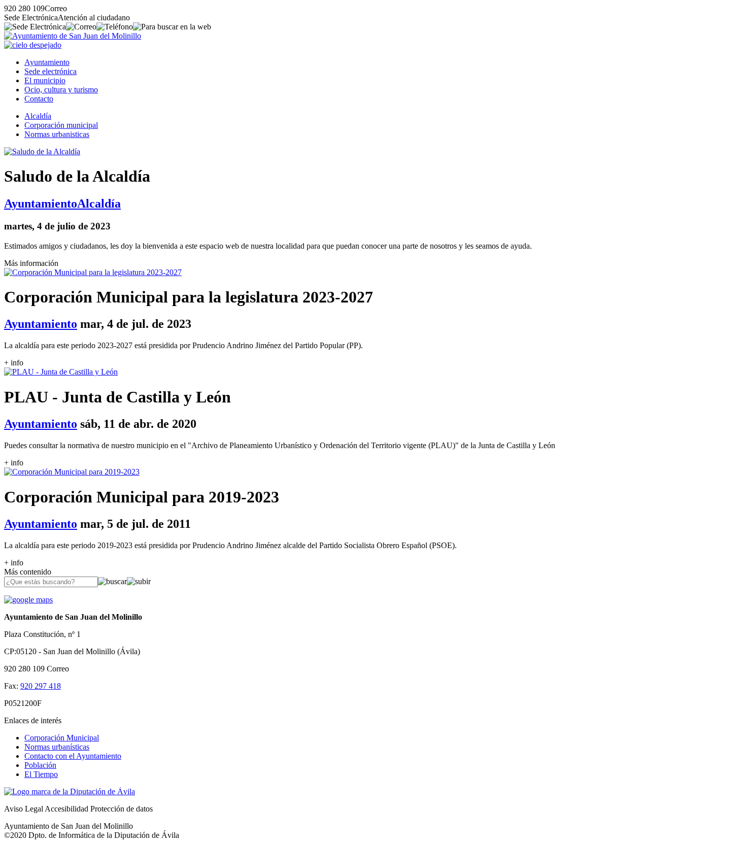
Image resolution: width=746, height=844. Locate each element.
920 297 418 (40, 686)
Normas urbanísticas (56, 746)
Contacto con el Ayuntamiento (72, 756)
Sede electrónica (50, 71)
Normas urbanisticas (56, 134)
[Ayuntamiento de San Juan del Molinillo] (72, 35)
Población (40, 765)
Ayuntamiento (47, 62)
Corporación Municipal (61, 737)
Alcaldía (37, 116)
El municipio (44, 80)
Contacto (38, 98)
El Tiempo (41, 774)
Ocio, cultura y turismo (61, 89)
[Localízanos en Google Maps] (28, 599)
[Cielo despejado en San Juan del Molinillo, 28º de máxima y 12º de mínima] (32, 45)
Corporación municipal (61, 125)
